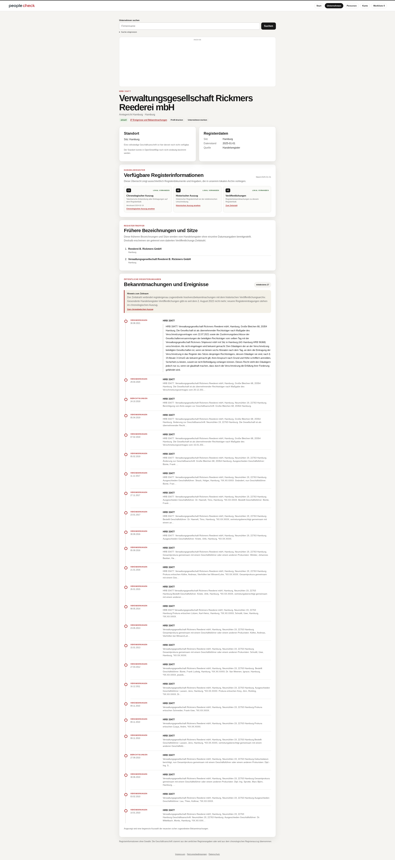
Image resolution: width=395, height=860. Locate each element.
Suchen (268, 26)
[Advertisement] (197, 63)
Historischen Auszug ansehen (188, 205)
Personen (352, 5)
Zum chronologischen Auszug (140, 309)
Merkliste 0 (379, 5)
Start (318, 5)
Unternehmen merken (197, 120)
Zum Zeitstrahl (231, 205)
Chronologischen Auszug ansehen (140, 209)
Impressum (180, 854)
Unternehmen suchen (129, 20)
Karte (365, 5)
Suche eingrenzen (129, 32)
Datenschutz (214, 854)
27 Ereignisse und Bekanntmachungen (148, 120)
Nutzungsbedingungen (197, 854)
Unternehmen (334, 5)
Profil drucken (177, 120)
